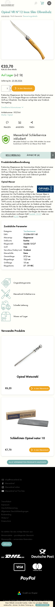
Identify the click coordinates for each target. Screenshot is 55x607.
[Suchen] (35, 3)
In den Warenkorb (25, 88)
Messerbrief (9, 483)
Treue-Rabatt (6, 501)
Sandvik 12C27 (35, 214)
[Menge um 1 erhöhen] (10, 86)
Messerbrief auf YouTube (15, 491)
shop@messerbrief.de (13, 480)
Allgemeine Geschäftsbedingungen (15, 511)
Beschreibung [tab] (13, 155)
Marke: (7, 115)
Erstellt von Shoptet (30, 593)
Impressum (5, 505)
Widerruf (4, 518)
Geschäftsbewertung (9, 508)
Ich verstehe (42, 605)
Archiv (6, 544)
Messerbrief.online (12, 487)
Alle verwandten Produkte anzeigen (27, 462)
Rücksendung (6, 514)
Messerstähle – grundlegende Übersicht (17, 535)
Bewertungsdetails (30, 16)
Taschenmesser (30, 231)
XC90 (16, 217)
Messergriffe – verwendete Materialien (16, 539)
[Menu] (49, 3)
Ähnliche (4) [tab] (33, 155)
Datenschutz (6, 521)
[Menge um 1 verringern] (10, 89)
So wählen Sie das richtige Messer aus (17, 532)
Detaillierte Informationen (11, 107)
